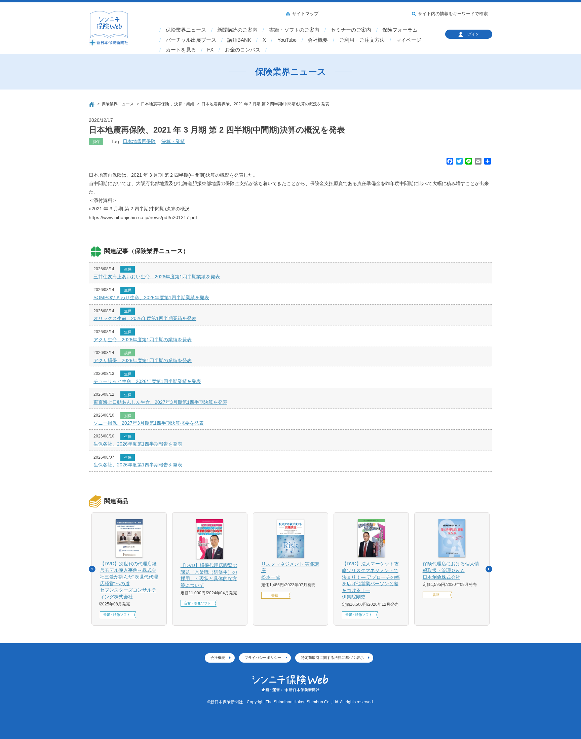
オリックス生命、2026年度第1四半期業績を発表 (144, 318)
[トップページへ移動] (92, 103)
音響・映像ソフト (116, 615)
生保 (127, 269)
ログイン (471, 34)
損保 (96, 142)
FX (210, 49)
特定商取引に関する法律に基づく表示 (332, 658)
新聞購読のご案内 (237, 30)
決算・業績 (173, 141)
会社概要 (318, 40)
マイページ (408, 40)
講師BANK (239, 40)
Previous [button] (92, 569)
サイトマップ (305, 13)
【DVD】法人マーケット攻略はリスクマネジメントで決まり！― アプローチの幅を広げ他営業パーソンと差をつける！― (371, 580)
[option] (129, 569)
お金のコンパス (242, 49)
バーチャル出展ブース (191, 40)
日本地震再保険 (139, 141)
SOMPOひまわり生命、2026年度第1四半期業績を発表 (151, 297)
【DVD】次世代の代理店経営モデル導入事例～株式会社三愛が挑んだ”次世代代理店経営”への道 (129, 580)
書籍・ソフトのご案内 (294, 30)
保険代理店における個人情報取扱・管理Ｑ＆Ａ (451, 570)
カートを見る (181, 49)
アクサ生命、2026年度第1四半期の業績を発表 (142, 339)
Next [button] (489, 569)
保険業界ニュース (186, 30)
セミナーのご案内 (351, 30)
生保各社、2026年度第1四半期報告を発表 (137, 444)
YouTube (287, 40)
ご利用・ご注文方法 (362, 40)
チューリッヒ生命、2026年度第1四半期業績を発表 (147, 381)
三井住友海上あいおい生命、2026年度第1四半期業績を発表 (156, 276)
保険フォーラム (400, 30)
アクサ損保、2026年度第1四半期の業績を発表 (142, 360)
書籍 (274, 595)
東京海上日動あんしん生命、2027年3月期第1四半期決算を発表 (160, 402)
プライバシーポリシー (262, 658)
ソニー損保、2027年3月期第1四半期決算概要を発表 (148, 423)
